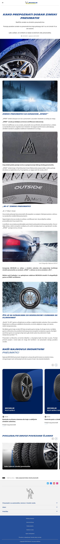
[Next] (56, 365)
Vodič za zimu (10, 478)
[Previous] (52, 365)
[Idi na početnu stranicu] (31, 2)
